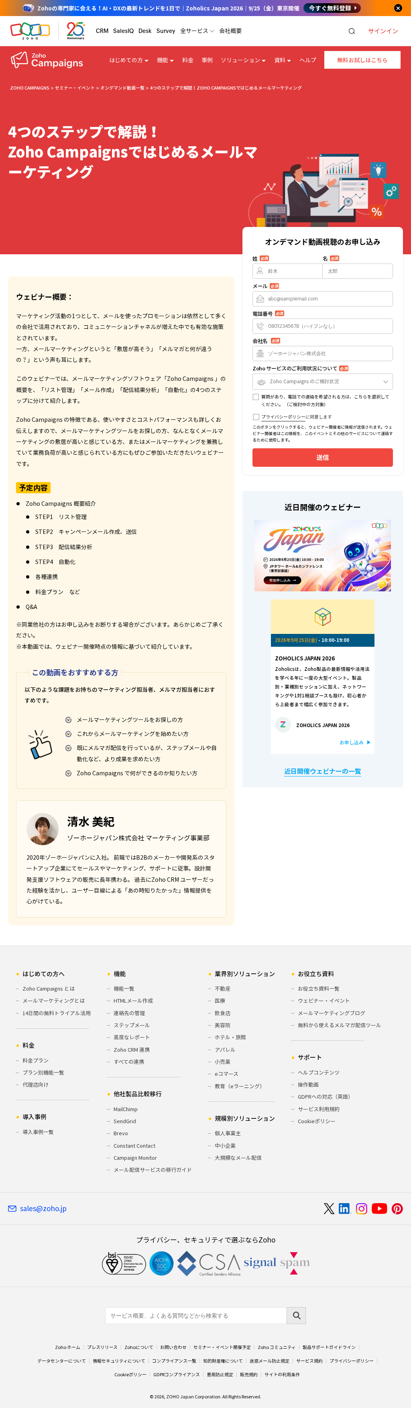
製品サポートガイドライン (329, 1347)
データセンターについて (61, 1361)
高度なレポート (132, 1037)
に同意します (296, 416)
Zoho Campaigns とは (48, 988)
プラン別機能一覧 (43, 1072)
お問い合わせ (173, 1347)
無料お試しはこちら (362, 60)
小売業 (222, 1061)
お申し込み (352, 742)
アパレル (225, 1049)
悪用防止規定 (220, 1374)
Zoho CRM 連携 (132, 1049)
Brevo (121, 1133)
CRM (102, 31)
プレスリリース (102, 1347)
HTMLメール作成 (133, 1000)
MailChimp (126, 1109)
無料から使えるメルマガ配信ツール (339, 1025)
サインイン (383, 31)
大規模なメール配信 (238, 1157)
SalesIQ (123, 31)
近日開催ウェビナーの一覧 (322, 771)
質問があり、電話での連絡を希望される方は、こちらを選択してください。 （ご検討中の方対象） (325, 400)
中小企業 (225, 1145)
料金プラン (35, 1060)
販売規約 (249, 1374)
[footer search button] (296, 1315)
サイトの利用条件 (282, 1374)
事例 (207, 60)
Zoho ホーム (67, 1347)
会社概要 (230, 31)
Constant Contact (134, 1145)
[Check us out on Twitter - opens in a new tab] (329, 1208)
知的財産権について (223, 1361)
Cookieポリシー (317, 1121)
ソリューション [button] (240, 60)
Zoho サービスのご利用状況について (300, 368)
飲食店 (222, 1013)
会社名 (265, 341)
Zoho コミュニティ (277, 1347)
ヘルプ (307, 60)
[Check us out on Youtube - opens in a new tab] (379, 1208)
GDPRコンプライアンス (176, 1374)
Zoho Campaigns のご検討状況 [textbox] (304, 381)
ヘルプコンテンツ (319, 1072)
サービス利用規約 (319, 1109)
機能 (162, 60)
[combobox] (322, 382)
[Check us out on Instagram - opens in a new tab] (362, 1208)
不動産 (222, 988)
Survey (166, 31)
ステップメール (132, 1025)
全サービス (194, 31)
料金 (187, 60)
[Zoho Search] (352, 31)
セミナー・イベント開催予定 (222, 1347)
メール (265, 286)
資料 (279, 60)
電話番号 (267, 313)
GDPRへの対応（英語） (325, 1096)
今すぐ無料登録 (330, 8)
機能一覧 (124, 988)
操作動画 (308, 1084)
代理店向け (35, 1084)
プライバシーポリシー (283, 416)
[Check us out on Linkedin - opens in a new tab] (345, 1208)
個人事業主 (228, 1133)
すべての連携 (129, 1061)
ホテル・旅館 (230, 1037)
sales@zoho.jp (43, 1208)
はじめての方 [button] (126, 60)
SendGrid (125, 1121)
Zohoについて (138, 1347)
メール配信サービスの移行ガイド (153, 1169)
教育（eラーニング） (240, 1086)
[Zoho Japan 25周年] (76, 31)
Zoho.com (30, 31)
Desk (145, 31)
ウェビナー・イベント (324, 1000)
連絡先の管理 (129, 1013)
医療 (220, 1000)
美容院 (222, 1025)
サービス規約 (309, 1361)
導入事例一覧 (38, 1132)
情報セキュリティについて (119, 1361)
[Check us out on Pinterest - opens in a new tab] (397, 1208)
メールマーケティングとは (53, 1000)
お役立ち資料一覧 (319, 988)
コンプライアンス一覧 (174, 1361)
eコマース (226, 1073)
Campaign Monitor (135, 1157)
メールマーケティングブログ (331, 1013)
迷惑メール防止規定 (269, 1361)
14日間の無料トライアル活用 (56, 1013)
